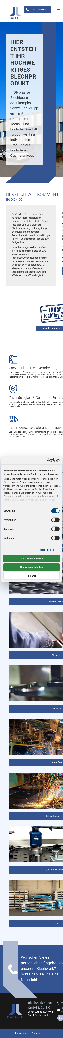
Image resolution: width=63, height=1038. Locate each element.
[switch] (55, 519)
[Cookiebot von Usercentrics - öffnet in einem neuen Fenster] (47, 460)
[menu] (59, 10)
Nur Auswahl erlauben (31, 567)
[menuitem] (21, 1033)
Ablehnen (31, 575)
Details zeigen (46, 550)
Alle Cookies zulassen (31, 558)
